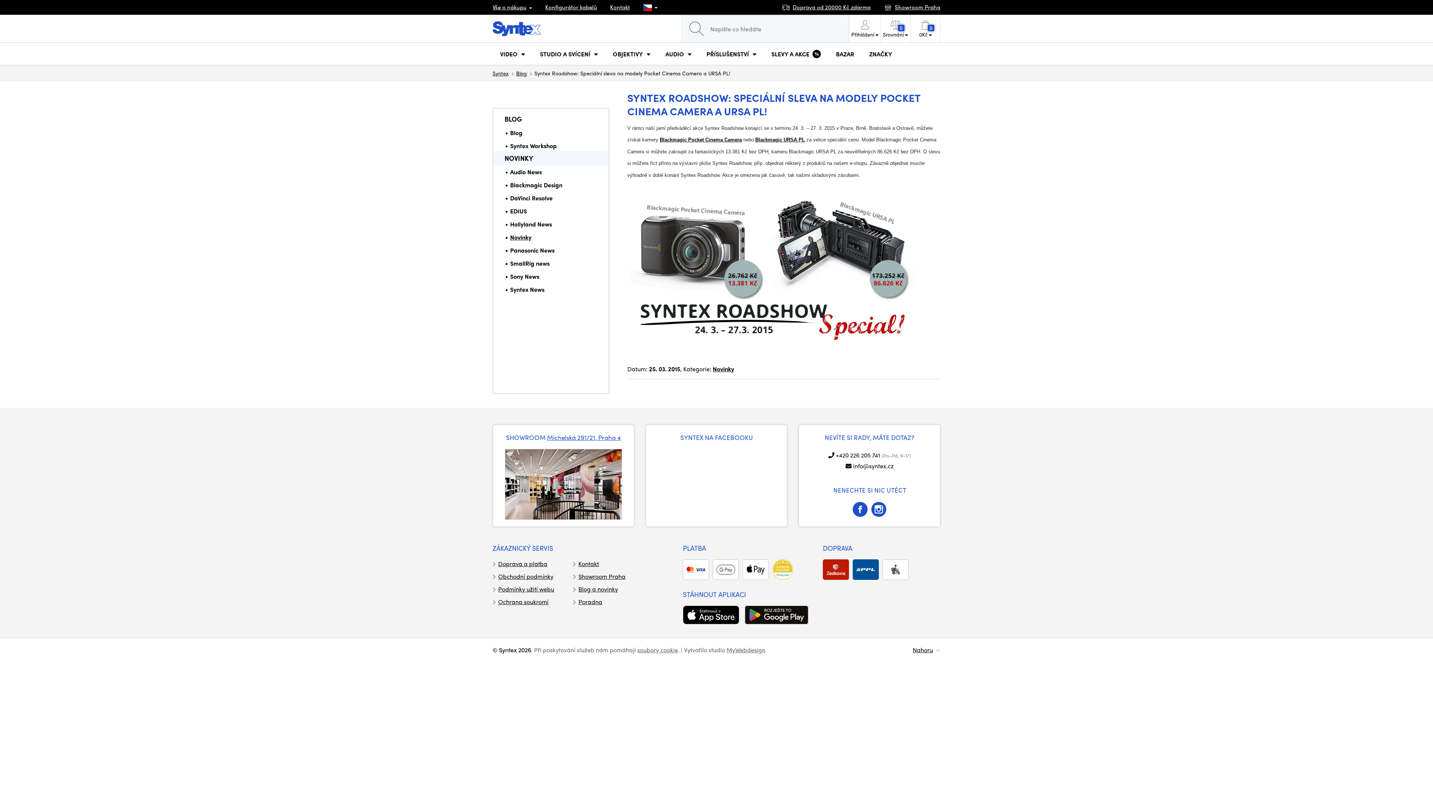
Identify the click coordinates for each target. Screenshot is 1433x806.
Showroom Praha (601, 576)
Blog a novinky (598, 589)
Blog (521, 73)
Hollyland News (531, 224)
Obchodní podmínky (525, 576)
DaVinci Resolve (531, 198)
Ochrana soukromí (523, 601)
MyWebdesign (746, 650)
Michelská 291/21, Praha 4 (584, 437)
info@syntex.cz (873, 466)
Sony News (524, 276)
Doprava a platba (522, 563)
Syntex (501, 73)
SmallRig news (530, 263)
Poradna (590, 601)
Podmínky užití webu (526, 589)
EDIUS (518, 211)
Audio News (526, 172)
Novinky (519, 158)
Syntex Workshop (533, 145)
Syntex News (527, 289)
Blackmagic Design (536, 185)
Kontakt (620, 7)
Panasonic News (532, 250)
